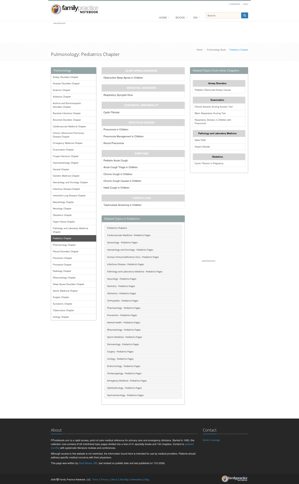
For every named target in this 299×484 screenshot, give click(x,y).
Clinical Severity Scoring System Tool (214, 106)
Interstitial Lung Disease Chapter (69, 195)
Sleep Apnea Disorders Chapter (68, 284)
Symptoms (141, 153)
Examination (217, 99)
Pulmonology (62, 70)
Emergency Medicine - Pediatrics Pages (127, 380)
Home (163, 17)
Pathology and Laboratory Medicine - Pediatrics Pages (134, 271)
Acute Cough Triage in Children (120, 167)
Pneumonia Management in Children (123, 136)
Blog (146, 479)
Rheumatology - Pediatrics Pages (124, 329)
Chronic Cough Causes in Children (122, 181)
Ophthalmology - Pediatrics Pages (124, 387)
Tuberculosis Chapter (63, 310)
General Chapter (61, 169)
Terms (95, 479)
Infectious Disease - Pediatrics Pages (125, 264)
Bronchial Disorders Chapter (67, 119)
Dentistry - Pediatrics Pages (121, 286)
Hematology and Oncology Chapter (70, 182)
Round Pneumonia (113, 143)
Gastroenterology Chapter (65, 162)
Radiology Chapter (62, 271)
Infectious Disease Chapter (66, 188)
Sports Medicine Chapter (65, 290)
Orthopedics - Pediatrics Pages (122, 300)
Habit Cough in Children (116, 187)
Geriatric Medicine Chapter (66, 175)
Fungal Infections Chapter (66, 156)
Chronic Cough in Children (117, 174)
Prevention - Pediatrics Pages (122, 315)
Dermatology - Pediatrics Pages (123, 344)
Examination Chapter (63, 149)
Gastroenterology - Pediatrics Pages (125, 395)
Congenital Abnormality (141, 105)
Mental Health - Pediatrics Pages (123, 322)
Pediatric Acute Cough (115, 160)
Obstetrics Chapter (62, 215)
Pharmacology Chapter (64, 244)
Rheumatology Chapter (64, 277)
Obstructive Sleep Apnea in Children (123, 77)
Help (245, 4)
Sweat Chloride (202, 146)
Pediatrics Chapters (117, 227)
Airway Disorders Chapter (65, 77)
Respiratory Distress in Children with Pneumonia (213, 121)
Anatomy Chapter (61, 90)
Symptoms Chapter (62, 303)
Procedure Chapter (62, 264)
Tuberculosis (141, 198)
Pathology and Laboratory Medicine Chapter (70, 230)
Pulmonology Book (216, 49)
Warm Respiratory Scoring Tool (210, 113)
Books (180, 17)
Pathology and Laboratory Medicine (217, 133)
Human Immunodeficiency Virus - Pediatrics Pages (133, 257)
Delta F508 (200, 140)
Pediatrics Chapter (62, 238)
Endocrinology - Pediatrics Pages (123, 366)
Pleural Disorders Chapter (65, 251)
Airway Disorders (217, 83)
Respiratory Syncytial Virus (118, 95)
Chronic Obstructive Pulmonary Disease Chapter (68, 134)
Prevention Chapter (62, 258)
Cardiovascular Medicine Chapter (69, 126)
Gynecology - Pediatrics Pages (122, 242)
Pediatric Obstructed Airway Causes (213, 89)
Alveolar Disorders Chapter (66, 83)
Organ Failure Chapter (64, 221)
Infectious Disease (141, 122)
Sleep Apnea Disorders (141, 70)
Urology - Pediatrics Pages (120, 358)
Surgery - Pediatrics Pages (120, 351)
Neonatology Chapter (63, 202)
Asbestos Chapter (62, 96)
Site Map (124, 479)
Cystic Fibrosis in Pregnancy (209, 163)
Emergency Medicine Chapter (67, 143)
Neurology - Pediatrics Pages (121, 278)
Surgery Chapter (61, 297)
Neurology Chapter (62, 208)
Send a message (211, 440)
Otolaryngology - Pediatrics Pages (124, 373)
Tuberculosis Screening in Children (122, 205)
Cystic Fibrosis (111, 112)
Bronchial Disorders (141, 88)
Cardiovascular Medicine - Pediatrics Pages (129, 235)
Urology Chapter (61, 316)
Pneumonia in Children (115, 129)
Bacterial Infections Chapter (67, 113)
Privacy (105, 479)
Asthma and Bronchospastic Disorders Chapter (67, 104)
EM (195, 17)
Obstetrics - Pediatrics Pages (121, 293)
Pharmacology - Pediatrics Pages (123, 307)
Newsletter (136, 479)
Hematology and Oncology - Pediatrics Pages (130, 249)
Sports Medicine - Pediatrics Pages (124, 337)
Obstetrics (217, 156)
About (114, 479)
